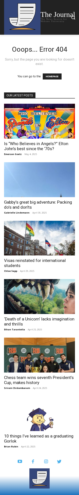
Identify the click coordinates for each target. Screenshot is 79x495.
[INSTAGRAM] (46, 461)
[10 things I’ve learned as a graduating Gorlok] (39, 413)
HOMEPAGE (52, 76)
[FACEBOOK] (32, 461)
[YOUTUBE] (19, 461)
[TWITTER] (59, 461)
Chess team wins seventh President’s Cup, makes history (39, 380)
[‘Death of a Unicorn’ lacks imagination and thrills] (39, 296)
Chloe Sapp (10, 270)
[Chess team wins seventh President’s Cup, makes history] (39, 355)
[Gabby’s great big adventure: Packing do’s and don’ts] (39, 179)
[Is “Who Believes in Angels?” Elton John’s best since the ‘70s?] (39, 121)
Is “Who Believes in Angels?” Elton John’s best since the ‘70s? (36, 146)
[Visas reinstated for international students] (39, 238)
